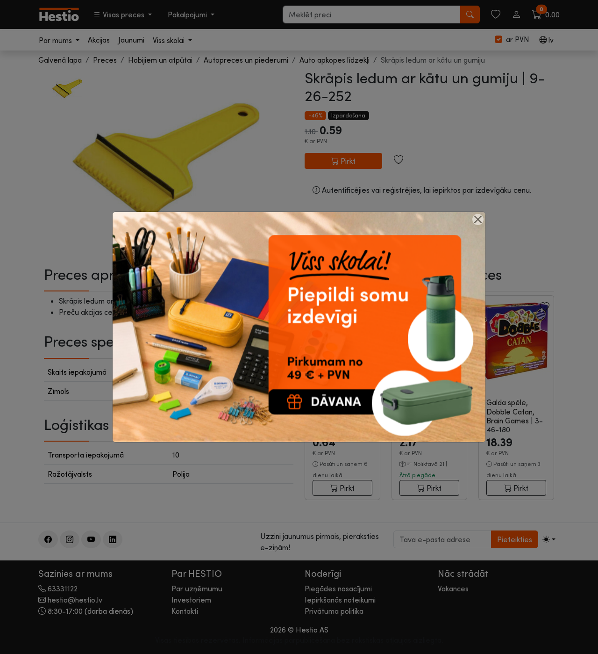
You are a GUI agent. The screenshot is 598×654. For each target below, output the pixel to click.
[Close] (478, 219)
